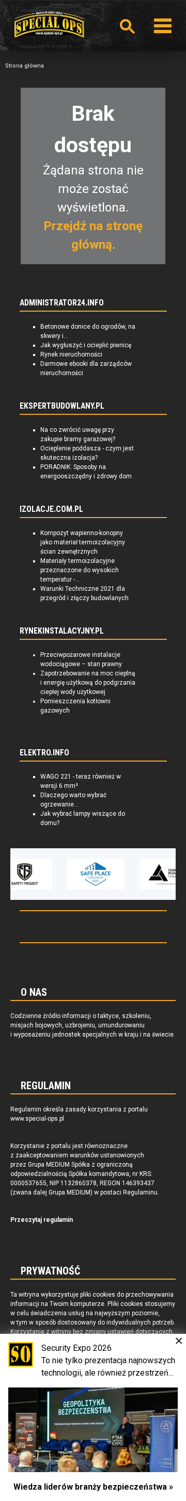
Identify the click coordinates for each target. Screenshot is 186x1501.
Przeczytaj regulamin (41, 1219)
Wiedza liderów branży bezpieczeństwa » (93, 1487)
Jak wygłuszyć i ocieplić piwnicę (85, 345)
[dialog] (93, 1417)
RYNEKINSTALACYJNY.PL (62, 631)
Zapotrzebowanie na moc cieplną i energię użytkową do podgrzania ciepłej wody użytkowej (87, 683)
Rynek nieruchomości (71, 354)
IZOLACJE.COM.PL (51, 509)
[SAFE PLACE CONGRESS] (95, 874)
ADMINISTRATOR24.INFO (62, 303)
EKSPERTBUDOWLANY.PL (62, 406)
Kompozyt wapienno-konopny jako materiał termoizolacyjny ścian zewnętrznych (82, 542)
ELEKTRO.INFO (44, 752)
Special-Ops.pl (49, 24)
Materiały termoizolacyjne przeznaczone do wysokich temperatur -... (79, 570)
